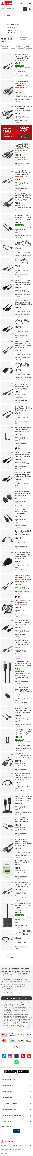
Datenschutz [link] (23, 1145)
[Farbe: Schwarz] (16, 448)
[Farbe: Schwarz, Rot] (19, 597)
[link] (21, 3)
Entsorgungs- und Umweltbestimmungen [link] (12, 1149)
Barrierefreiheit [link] (5, 1153)
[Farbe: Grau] (19, 448)
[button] (5, 47)
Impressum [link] (4, 1145)
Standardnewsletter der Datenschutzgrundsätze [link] (15, 1007)
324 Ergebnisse (11, 41)
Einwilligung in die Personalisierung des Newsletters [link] (16, 1019)
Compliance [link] (13, 1145)
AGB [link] (31, 1145)
